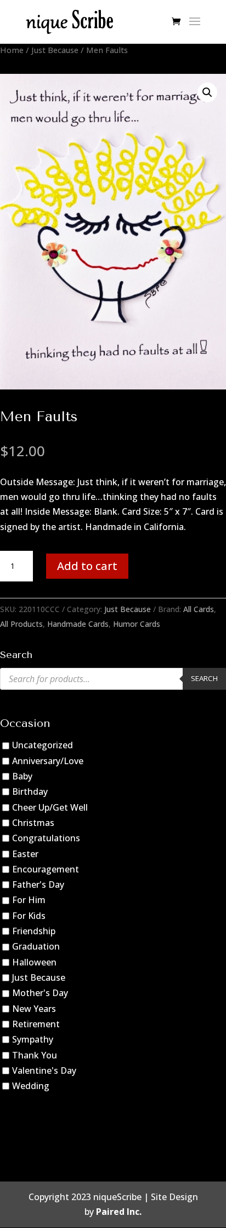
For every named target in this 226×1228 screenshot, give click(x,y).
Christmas (33, 823)
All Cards (198, 609)
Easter (25, 854)
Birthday (30, 791)
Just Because (54, 49)
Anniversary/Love (47, 761)
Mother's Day (40, 993)
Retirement (36, 1024)
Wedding (30, 1086)
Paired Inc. (119, 1212)
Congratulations (46, 838)
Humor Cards (136, 624)
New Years (34, 1009)
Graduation (36, 946)
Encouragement (45, 869)
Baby (22, 776)
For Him (29, 900)
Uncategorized (42, 745)
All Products (21, 624)
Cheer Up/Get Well (50, 807)
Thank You (34, 1055)
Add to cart (87, 565)
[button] (207, 92)
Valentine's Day (44, 1070)
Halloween (34, 962)
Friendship (33, 931)
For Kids (29, 916)
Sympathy (32, 1039)
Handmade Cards (78, 624)
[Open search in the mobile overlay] (113, 679)
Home (12, 49)
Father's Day (38, 884)
